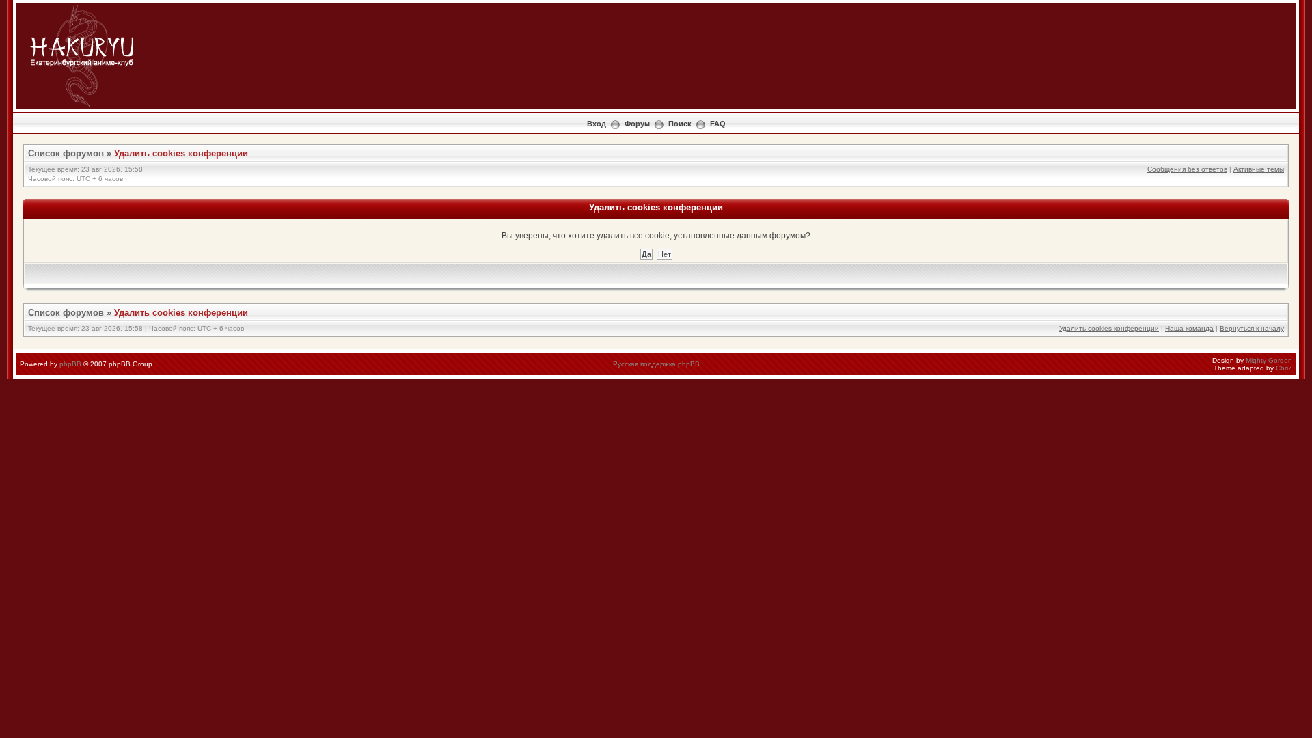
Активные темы (1258, 169)
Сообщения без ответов (1187, 169)
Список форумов (66, 153)
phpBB (70, 364)
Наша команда (1189, 328)
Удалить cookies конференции (181, 153)
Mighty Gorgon (1269, 360)
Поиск (680, 124)
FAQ (718, 124)
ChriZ (1284, 368)
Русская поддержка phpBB (656, 364)
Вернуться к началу (1252, 328)
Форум (637, 124)
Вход (596, 124)
